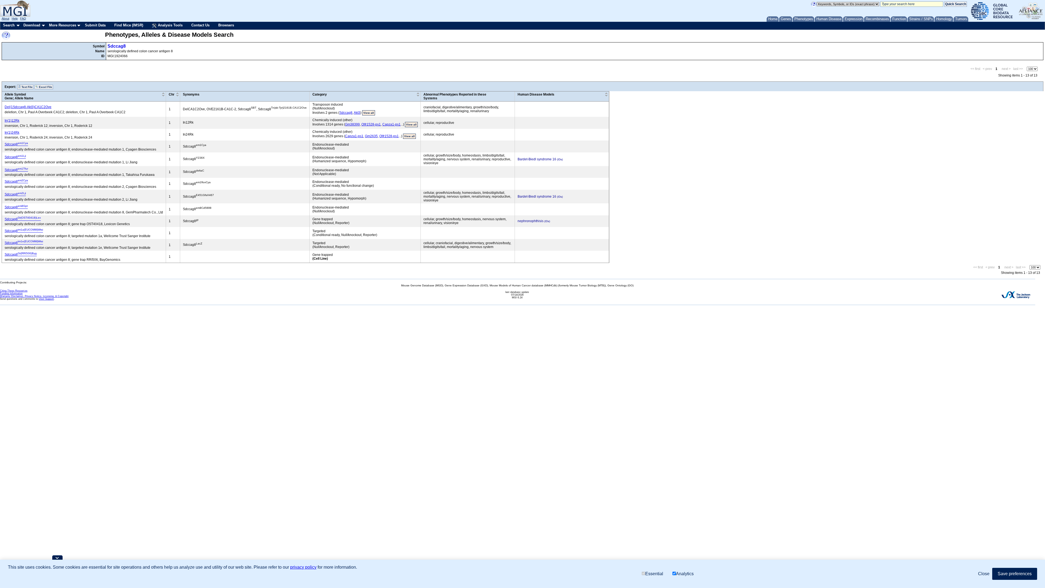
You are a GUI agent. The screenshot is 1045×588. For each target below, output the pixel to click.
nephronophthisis (530, 221)
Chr (171, 94)
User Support (46, 299)
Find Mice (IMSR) (128, 25)
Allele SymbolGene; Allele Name (19, 96)
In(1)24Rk (12, 132)
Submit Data (95, 25)
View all (368, 112)
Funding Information (11, 293)
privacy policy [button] (303, 567)
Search (9, 25)
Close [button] (983, 573)
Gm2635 (371, 136)
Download (31, 25)
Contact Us (200, 25)
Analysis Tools (170, 25)
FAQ (23, 18)
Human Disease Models (536, 94)
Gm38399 (352, 124)
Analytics (685, 573)
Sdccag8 (116, 46)
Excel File (45, 86)
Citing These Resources (13, 290)
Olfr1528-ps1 (371, 124)
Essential (654, 573)
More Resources (62, 25)
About (5, 18)
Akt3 (357, 113)
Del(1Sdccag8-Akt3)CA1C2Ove (28, 107)
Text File (27, 86)
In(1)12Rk (12, 120)
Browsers (226, 25)
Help (15, 18)
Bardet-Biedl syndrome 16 (537, 159)
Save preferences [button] (1015, 573)
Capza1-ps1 (391, 124)
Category (319, 94)
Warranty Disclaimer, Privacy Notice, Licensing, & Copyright (34, 296)
